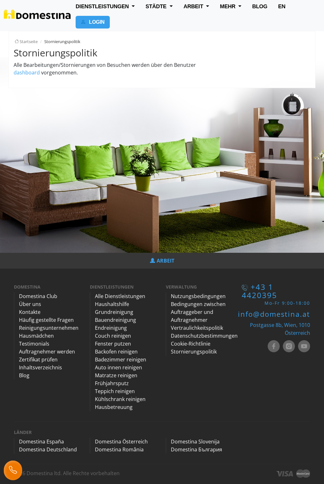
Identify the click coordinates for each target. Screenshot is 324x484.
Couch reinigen (113, 335)
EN (281, 6)
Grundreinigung (114, 312)
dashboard (27, 72)
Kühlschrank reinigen (120, 399)
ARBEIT (194, 6)
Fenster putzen (113, 343)
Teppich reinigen (115, 391)
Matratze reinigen (116, 375)
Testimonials (34, 343)
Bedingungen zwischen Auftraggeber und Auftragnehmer (198, 312)
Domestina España (41, 441)
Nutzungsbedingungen (198, 296)
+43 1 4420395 (259, 291)
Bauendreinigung (115, 319)
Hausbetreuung (114, 407)
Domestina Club (38, 296)
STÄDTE (157, 6)
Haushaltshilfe (112, 304)
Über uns (30, 304)
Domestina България (196, 449)
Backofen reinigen (116, 351)
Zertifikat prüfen (38, 359)
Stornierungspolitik (194, 351)
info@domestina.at (274, 314)
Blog (24, 375)
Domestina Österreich (121, 441)
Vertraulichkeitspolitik (197, 327)
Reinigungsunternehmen (48, 327)
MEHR (228, 6)
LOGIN (96, 22)
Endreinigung (111, 327)
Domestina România (119, 449)
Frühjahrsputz (112, 383)
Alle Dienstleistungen (120, 296)
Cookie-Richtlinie (190, 343)
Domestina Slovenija (195, 441)
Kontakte (29, 312)
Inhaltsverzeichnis (40, 367)
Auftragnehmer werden (47, 351)
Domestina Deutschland (48, 449)
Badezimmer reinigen (120, 359)
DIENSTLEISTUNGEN (103, 6)
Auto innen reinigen (118, 367)
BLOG (259, 6)
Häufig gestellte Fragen (46, 319)
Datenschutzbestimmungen (204, 335)
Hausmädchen (36, 335)
